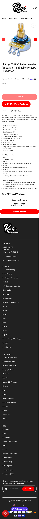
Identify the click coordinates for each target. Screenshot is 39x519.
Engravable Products (9, 382)
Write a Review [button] (19, 212)
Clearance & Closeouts (10, 441)
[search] (33, 8)
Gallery (4, 449)
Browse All (6, 437)
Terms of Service (8, 470)
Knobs (4, 394)
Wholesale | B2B (8, 474)
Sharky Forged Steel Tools (11, 339)
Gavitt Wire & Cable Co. (10, 302)
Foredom (5, 294)
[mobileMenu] (4, 8)
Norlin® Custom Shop (10, 453)
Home (4, 18)
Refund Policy (7, 462)
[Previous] (3, 39)
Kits (3, 390)
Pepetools (6, 335)
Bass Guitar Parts (8, 362)
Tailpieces (6, 414)
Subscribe (28, 489)
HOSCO (5, 318)
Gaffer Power (7, 298)
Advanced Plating (8, 270)
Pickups (5, 406)
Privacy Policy (7, 458)
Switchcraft (6, 347)
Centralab (5, 282)
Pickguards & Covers (9, 402)
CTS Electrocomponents (11, 286)
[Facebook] (8, 111)
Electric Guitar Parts (9, 366)
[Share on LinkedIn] (19, 111)
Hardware (5, 386)
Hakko (4, 314)
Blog (4, 433)
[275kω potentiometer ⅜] (33, 25)
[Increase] (15, 88)
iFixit (4, 322)
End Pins (5, 378)
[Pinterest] (16, 111)
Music (29, 501)
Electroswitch (7, 290)
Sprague (5, 343)
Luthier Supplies (8, 398)
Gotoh (4, 306)
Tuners (4, 418)
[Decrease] (4, 88)
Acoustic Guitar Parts (9, 357)
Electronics (6, 374)
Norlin (4, 331)
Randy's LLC (23, 501)
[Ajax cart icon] (36, 8)
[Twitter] (12, 111)
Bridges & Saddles (8, 370)
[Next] (35, 39)
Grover (4, 310)
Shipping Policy (7, 466)
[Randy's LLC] (19, 8)
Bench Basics (7, 274)
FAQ (4, 445)
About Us (5, 429)
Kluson (4, 327)
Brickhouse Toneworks (10, 278)
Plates (4, 410)
